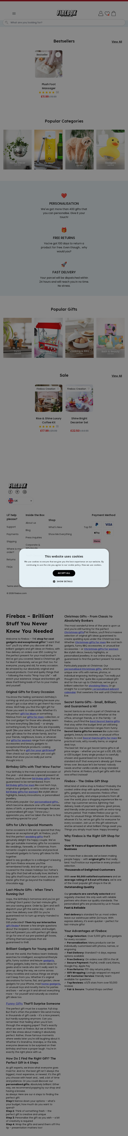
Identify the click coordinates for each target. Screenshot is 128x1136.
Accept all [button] (64, 573)
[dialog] (64, 568)
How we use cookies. (92, 565)
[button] (63, 581)
